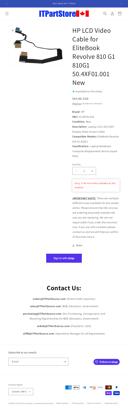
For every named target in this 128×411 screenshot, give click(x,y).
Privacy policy (78, 403)
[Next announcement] (121, 3)
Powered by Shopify (44, 403)
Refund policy (62, 403)
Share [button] (79, 245)
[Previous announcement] (6, 3)
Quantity (76, 164)
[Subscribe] (64, 362)
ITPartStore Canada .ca (25, 403)
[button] (7, 13)
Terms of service (94, 403)
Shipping (76, 103)
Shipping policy (111, 403)
